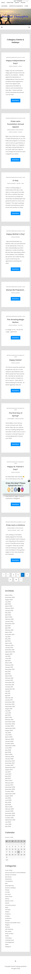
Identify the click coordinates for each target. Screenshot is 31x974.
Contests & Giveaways (16, 6)
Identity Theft (9, 901)
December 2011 (9, 682)
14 (16, 579)
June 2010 (8, 713)
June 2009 (8, 735)
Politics (20, 66)
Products (8, 914)
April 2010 (8, 715)
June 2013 (8, 658)
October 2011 (9, 687)
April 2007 (8, 778)
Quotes (7, 920)
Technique (8, 938)
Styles (7, 936)
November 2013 (9, 650)
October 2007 (9, 765)
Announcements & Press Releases (15, 130)
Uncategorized (9, 942)
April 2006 (8, 805)
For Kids (20, 132)
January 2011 (8, 700)
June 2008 (8, 748)
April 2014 (8, 641)
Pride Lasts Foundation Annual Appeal (15, 124)
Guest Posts (8, 896)
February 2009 (9, 739)
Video (22, 183)
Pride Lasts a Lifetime (15, 525)
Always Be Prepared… (15, 290)
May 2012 (8, 671)
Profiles (7, 916)
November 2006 (10, 789)
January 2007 (9, 785)
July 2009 (8, 733)
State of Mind (9, 933)
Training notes (9, 940)
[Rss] (15, 961)
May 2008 (8, 750)
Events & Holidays (13, 66)
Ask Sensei (4, 6)
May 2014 (8, 639)
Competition (9, 881)
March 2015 (8, 632)
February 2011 (9, 698)
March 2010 (8, 717)
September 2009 (10, 728)
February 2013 (9, 665)
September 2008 (10, 746)
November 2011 (9, 685)
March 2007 (8, 780)
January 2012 (9, 680)
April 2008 (8, 752)
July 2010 (7, 711)
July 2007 (8, 772)
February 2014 (9, 645)
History (7, 899)
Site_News (8, 931)
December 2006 (10, 787)
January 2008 (9, 759)
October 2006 (9, 791)
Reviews (7, 927)
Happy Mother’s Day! (15, 234)
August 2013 (8, 654)
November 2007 (10, 763)
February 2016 (9, 630)
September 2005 (10, 820)
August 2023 (9, 599)
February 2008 (9, 756)
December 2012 (9, 669)
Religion (7, 925)
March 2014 (8, 643)
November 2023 (10, 597)
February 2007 (9, 783)
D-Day (15, 180)
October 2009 (9, 726)
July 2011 (7, 691)
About (3, 2)
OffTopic (8, 909)
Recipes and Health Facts (12, 923)
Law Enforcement (10, 905)
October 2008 (9, 743)
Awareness (8, 879)
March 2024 (8, 595)
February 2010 (9, 719)
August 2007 (9, 770)
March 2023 (8, 606)
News (18, 530)
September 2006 (10, 794)
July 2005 (8, 822)
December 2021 (9, 623)
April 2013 (8, 661)
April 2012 (8, 674)
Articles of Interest (10, 875)
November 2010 (9, 704)
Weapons (8, 947)
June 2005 (8, 824)
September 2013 (10, 652)
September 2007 (10, 767)
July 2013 (7, 656)
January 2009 (9, 741)
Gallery (23, 2)
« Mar (6, 860)
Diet (6, 883)
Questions (8, 918)
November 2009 (10, 724)
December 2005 (10, 813)
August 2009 (9, 730)
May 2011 (7, 693)
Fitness (7, 890)
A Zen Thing (8, 870)
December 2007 (10, 761)
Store (26, 6)
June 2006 (8, 800)
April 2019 (8, 628)
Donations (10, 2)
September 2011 (9, 689)
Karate (7, 903)
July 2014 (8, 637)
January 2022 (9, 621)
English (19, 1)
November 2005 (10, 815)
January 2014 (9, 647)
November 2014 (9, 634)
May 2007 (8, 776)
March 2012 (8, 676)
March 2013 (8, 663)
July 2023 (8, 602)
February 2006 (9, 809)
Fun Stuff (20, 325)
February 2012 (9, 678)
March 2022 (8, 617)
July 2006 (8, 798)
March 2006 (8, 807)
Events (17, 2)
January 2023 (9, 610)
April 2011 (7, 695)
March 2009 (8, 737)
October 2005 (9, 818)
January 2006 (9, 811)
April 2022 (8, 615)
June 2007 (8, 774)
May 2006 (8, 802)
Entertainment (10, 418)
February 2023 (9, 608)
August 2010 (8, 709)
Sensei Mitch (14, 57)
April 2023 (8, 604)
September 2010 (10, 706)
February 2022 (9, 619)
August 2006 (9, 796)
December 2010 (10, 702)
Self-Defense (9, 929)
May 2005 (8, 826)
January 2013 (9, 667)
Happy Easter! (15, 360)
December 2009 (10, 722)
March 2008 (8, 754)
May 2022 (8, 613)
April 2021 (8, 626)
